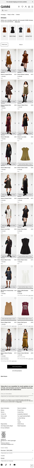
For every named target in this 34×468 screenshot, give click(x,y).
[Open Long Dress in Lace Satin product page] (25, 185)
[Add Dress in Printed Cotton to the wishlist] (15, 174)
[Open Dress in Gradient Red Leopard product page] (9, 91)
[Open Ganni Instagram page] (2, 465)
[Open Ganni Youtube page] (15, 465)
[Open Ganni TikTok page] (6, 465)
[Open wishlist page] (22, 6)
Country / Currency (4, 447)
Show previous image (2, 60)
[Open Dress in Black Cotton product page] (9, 246)
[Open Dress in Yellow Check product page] (25, 91)
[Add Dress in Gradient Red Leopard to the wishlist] (15, 81)
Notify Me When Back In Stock (8, 71)
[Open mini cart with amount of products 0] (29, 6)
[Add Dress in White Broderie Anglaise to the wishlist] (32, 266)
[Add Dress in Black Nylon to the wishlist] (32, 205)
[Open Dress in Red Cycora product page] (25, 309)
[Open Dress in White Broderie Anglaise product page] (25, 277)
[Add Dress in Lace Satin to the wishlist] (32, 113)
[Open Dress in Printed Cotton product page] (9, 185)
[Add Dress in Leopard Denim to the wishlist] (15, 50)
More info (17, 21)
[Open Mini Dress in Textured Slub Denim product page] (9, 277)
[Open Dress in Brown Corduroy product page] (25, 61)
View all (20, 44)
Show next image (15, 60)
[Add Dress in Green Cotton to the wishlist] (32, 143)
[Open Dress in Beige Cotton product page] (9, 309)
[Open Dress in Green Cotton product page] (25, 154)
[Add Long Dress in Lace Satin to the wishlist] (32, 174)
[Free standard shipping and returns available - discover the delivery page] (17, 2)
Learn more (30, 295)
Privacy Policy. (19, 401)
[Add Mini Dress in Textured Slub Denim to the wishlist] (15, 266)
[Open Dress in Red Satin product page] (9, 123)
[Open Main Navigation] (32, 6)
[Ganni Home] (5, 7)
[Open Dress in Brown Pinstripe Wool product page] (9, 339)
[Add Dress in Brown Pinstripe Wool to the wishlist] (15, 329)
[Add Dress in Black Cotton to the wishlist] (15, 236)
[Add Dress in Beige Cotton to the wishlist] (15, 298)
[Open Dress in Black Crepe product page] (9, 154)
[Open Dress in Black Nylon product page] (25, 215)
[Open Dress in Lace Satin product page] (25, 123)
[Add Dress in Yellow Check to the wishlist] (32, 81)
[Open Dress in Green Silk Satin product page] (25, 339)
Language (3, 455)
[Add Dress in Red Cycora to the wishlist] (32, 298)
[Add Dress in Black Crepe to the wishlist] (15, 143)
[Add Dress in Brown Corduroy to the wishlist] (32, 50)
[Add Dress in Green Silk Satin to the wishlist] (32, 329)
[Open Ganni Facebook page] (10, 465)
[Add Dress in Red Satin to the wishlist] (15, 113)
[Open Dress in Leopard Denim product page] (9, 61)
